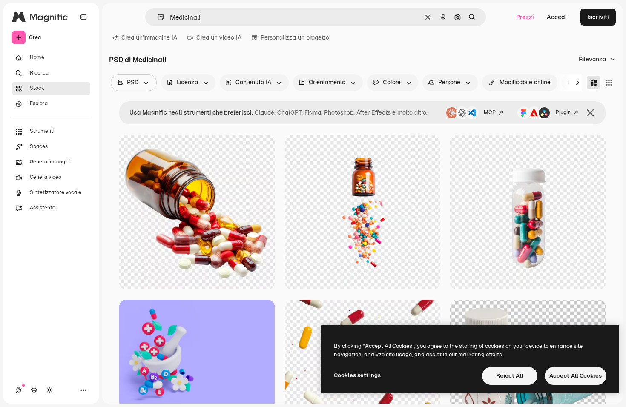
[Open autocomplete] (157, 17)
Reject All (509, 375)
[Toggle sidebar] (83, 17)
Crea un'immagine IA (149, 37)
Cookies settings (357, 375)
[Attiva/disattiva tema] (49, 390)
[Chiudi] (590, 113)
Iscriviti (598, 17)
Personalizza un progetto (295, 37)
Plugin (563, 112)
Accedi (557, 17)
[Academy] (34, 390)
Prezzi (525, 17)
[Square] (609, 82)
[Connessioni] (19, 390)
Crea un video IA (218, 37)
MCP (490, 112)
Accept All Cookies (575, 375)
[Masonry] (593, 82)
